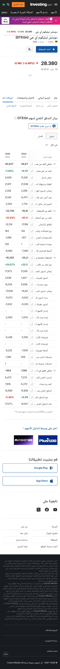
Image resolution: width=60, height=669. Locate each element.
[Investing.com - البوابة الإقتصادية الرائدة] (41, 4)
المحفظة (54, 539)
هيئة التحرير (22, 546)
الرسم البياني (44, 97)
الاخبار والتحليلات (25, 97)
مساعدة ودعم (22, 539)
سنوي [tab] (51, 136)
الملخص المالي (52, 105)
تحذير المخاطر (52, 651)
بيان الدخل (39, 105)
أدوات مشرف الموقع (49, 546)
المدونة (54, 526)
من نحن (24, 526)
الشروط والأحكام (51, 630)
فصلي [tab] (40, 136)
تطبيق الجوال (51, 533)
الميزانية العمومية (26, 105)
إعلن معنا (24, 533)
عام (55, 97)
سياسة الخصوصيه (51, 640)
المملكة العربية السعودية (21, 13)
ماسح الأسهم (42, 13)
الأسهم (54, 13)
